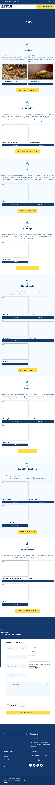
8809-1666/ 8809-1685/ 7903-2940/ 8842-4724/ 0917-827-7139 (38, 756)
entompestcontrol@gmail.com (11, 1)
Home (25, 26)
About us (6, 763)
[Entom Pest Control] (6, 6)
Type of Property (33, 655)
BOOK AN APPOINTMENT (44, 7)
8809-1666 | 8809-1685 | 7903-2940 (12, 2)
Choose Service (33, 647)
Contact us (7, 766)
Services (6, 759)
